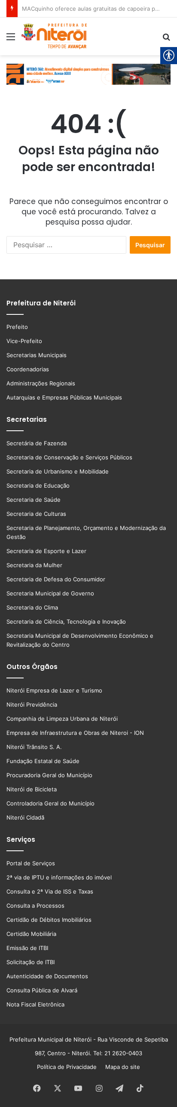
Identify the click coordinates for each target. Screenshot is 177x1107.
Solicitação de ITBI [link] (30, 962)
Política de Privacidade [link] (69, 1066)
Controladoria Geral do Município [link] (50, 803)
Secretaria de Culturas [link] (36, 513)
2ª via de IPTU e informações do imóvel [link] (59, 877)
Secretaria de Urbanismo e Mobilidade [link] (57, 471)
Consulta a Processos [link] (35, 905)
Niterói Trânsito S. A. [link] (34, 746)
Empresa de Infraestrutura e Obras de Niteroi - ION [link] (75, 732)
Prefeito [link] (17, 326)
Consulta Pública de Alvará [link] (41, 990)
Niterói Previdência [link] (31, 704)
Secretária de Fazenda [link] (36, 443)
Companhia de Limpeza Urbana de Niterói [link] (62, 718)
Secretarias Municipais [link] (36, 355)
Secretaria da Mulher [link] (34, 565)
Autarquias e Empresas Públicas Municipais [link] (64, 397)
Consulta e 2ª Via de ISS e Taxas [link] (49, 891)
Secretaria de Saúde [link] (33, 499)
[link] (10, 39)
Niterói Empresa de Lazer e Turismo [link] (54, 690)
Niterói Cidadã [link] (25, 817)
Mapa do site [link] (121, 1066)
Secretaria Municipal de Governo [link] (50, 593)
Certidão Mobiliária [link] (31, 933)
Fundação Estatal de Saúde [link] (42, 761)
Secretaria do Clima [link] (32, 607)
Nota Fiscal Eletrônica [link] (35, 1004)
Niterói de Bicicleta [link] (31, 789)
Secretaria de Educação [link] (38, 485)
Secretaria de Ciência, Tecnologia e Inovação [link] (66, 621)
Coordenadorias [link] (27, 369)
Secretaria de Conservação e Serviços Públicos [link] (69, 457)
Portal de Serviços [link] (30, 863)
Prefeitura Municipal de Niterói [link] (50, 1039)
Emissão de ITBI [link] (27, 947)
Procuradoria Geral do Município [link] (49, 775)
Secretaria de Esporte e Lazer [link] (46, 551)
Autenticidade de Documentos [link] (47, 976)
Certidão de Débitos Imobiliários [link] (49, 919)
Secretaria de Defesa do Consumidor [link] (55, 579)
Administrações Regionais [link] (40, 383)
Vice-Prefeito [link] (24, 340)
